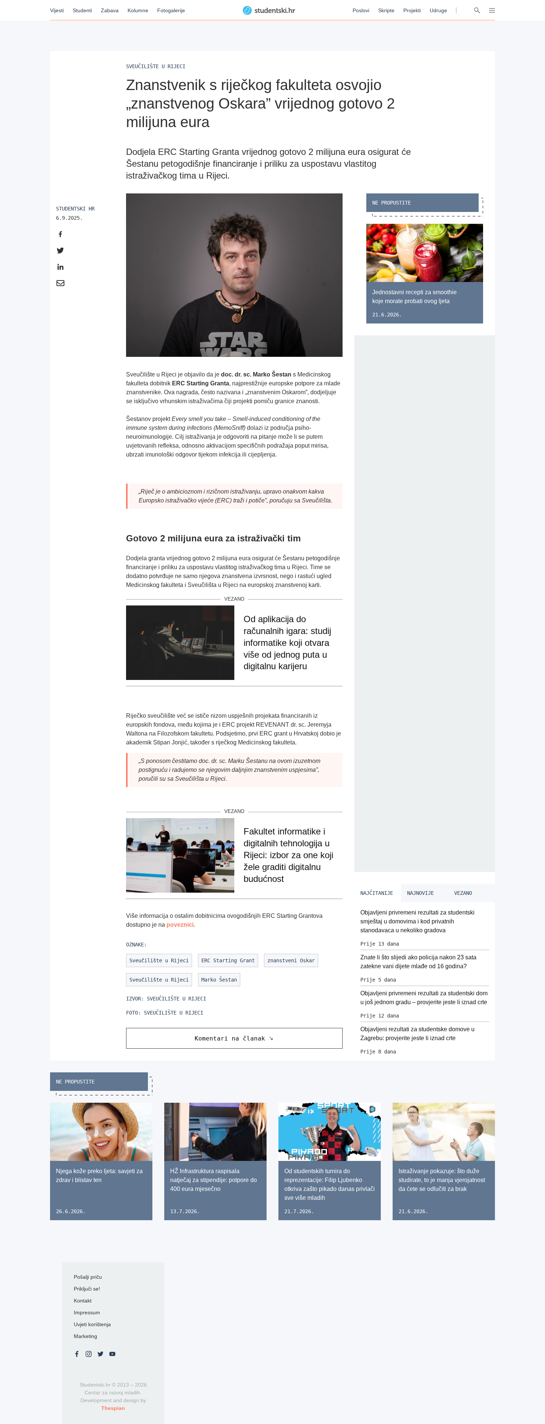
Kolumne (138, 10)
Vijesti (57, 10)
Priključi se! (87, 1289)
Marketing (85, 1336)
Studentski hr (75, 209)
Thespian (113, 1408)
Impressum (87, 1312)
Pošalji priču (88, 1277)
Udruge (438, 10)
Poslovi (361, 10)
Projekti (412, 10)
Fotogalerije (171, 10)
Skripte (386, 10)
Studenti (82, 10)
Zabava (110, 10)
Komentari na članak (230, 1038)
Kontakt (83, 1301)
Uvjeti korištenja (92, 1324)
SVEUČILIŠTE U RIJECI (176, 999)
